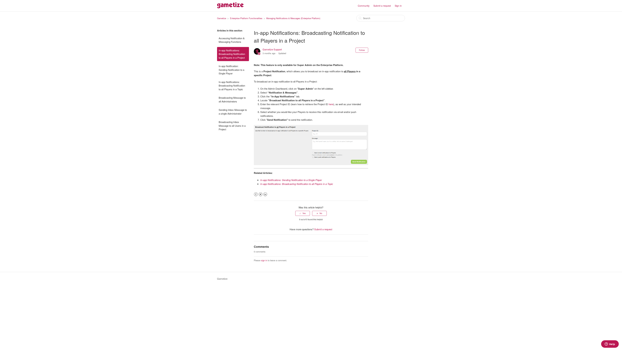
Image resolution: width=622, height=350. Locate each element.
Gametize (221, 18)
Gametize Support (272, 49)
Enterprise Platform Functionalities (246, 18)
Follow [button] (362, 50)
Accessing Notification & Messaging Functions (232, 40)
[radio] (302, 213)
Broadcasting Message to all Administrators (232, 99)
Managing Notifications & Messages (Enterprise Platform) (293, 18)
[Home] (230, 7)
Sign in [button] (398, 5)
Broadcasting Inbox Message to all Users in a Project (232, 125)
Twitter (261, 194)
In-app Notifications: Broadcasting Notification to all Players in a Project (232, 54)
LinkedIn (265, 194)
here (331, 104)
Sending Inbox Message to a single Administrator (233, 111)
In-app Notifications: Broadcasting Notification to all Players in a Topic (232, 85)
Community (363, 5)
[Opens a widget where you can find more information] (610, 344)
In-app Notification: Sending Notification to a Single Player (231, 69)
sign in (264, 260)
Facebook (256, 194)
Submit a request (382, 5)
